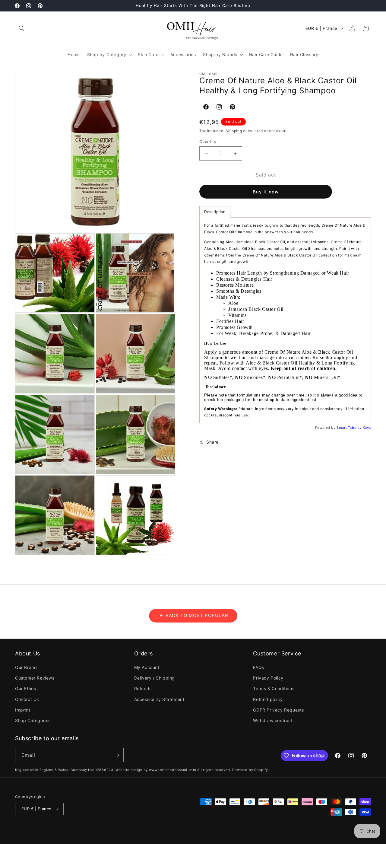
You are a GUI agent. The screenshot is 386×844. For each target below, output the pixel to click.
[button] (21, 28)
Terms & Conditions (273, 688)
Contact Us (27, 699)
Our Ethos (25, 688)
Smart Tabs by (349, 427)
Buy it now (266, 192)
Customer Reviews (35, 677)
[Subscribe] (116, 755)
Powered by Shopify (250, 770)
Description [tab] (215, 211)
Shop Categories (33, 720)
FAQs (258, 667)
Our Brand (26, 667)
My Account (147, 667)
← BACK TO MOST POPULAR (193, 615)
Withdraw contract (273, 720)
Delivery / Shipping (154, 677)
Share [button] (212, 441)
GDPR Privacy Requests (278, 709)
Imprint (22, 709)
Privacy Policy (268, 677)
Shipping (234, 131)
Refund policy (268, 699)
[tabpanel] (285, 320)
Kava (367, 427)
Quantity (207, 141)
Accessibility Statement (159, 699)
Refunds (143, 688)
